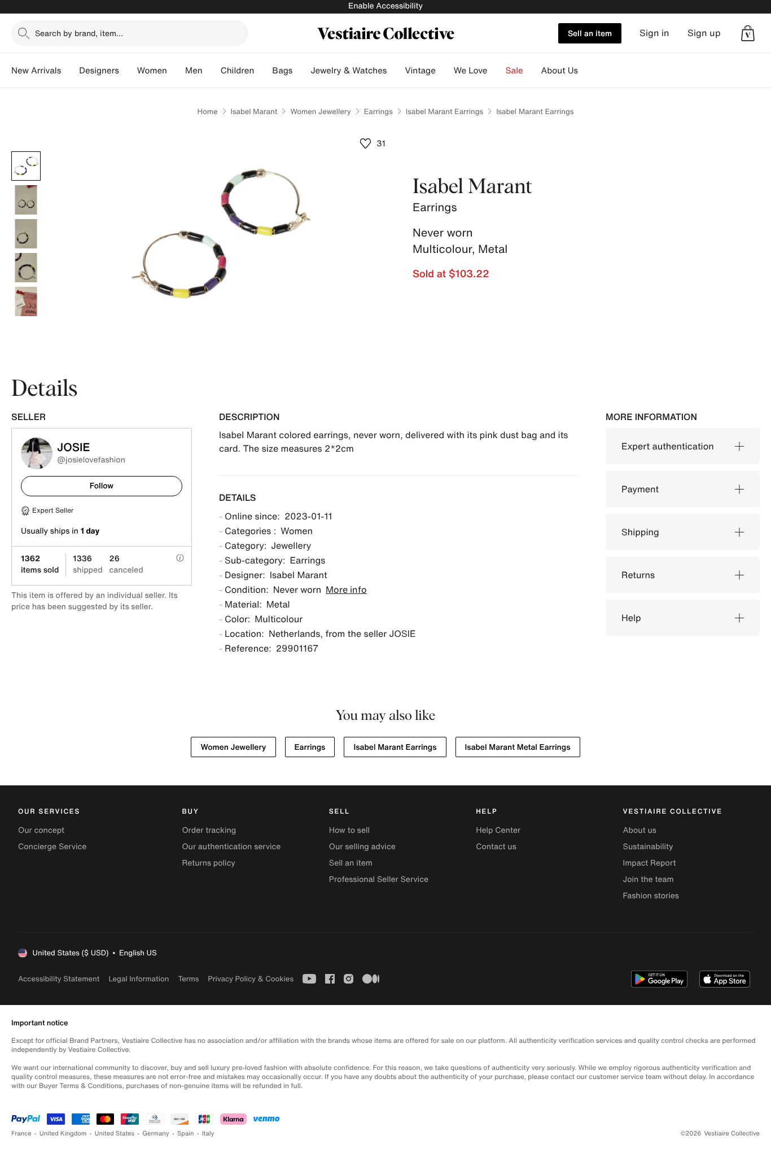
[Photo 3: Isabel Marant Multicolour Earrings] (26, 233)
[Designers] (128, 70)
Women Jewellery (320, 111)
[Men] (211, 70)
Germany (155, 1133)
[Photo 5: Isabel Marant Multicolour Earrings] (26, 301)
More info (346, 589)
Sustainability (648, 847)
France (21, 1133)
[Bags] (301, 70)
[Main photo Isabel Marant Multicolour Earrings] (26, 166)
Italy (208, 1133)
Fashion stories (651, 896)
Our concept (41, 830)
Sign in (654, 33)
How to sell (349, 830)
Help (631, 617)
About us (639, 830)
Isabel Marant (254, 111)
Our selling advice (362, 847)
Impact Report (649, 863)
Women (152, 70)
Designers (99, 70)
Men (194, 70)
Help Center (498, 830)
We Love (471, 70)
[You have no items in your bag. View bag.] (748, 33)
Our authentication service (231, 847)
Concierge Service (52, 847)
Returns (638, 575)
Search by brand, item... (79, 33)
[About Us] (587, 70)
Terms (188, 978)
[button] (748, 33)
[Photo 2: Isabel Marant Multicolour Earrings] (26, 200)
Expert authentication (667, 446)
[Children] (263, 70)
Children (238, 70)
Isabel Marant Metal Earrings (518, 747)
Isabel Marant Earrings (444, 111)
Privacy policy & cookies (250, 978)
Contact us (496, 847)
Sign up (704, 33)
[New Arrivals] (70, 70)
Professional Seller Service (378, 879)
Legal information (138, 978)
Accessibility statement (58, 978)
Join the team (648, 879)
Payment (640, 489)
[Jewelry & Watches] (395, 70)
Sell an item (590, 33)
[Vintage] (444, 70)
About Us (559, 70)
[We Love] (496, 70)
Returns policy (208, 863)
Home (207, 111)
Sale (514, 70)
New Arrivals (36, 70)
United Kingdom (63, 1133)
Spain (185, 1133)
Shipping (640, 532)
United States (115, 1133)
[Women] (176, 70)
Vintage (420, 70)
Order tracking (209, 830)
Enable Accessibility (385, 6)
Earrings (378, 111)
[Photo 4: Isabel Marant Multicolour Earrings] (26, 267)
